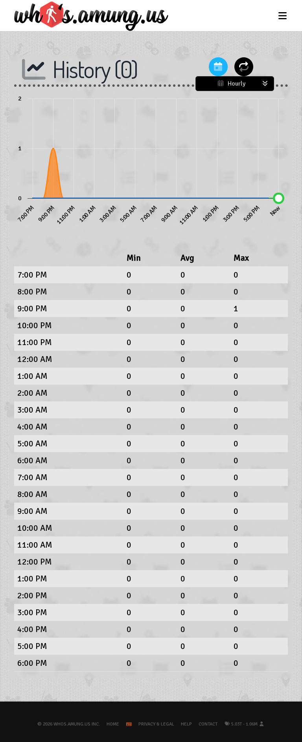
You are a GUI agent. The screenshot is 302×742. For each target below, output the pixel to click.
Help (186, 724)
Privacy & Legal (156, 724)
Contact (208, 724)
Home (113, 724)
